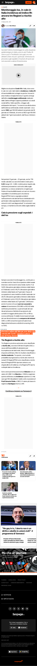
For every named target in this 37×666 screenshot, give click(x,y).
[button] (34, 25)
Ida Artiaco (13, 25)
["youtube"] (11, 563)
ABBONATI (29, 2)
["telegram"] (23, 563)
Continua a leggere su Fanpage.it (18, 391)
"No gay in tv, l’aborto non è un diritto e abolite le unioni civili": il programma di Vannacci (17, 531)
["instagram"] (7, 563)
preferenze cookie (6, 585)
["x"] (15, 563)
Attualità (3, 451)
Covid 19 (5, 7)
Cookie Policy (5, 582)
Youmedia (3, 580)
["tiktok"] (3, 563)
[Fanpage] (18, 614)
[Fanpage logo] (10, 2)
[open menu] (2, 2)
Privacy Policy (21, 580)
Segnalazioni (12, 580)
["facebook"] (19, 563)
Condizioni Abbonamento (17, 582)
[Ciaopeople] (18, 661)
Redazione (29, 582)
